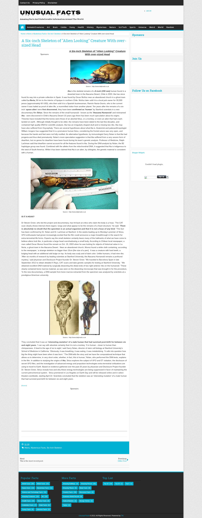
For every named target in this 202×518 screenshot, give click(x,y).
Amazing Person (86, 483)
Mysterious (101, 27)
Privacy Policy (39, 3)
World (160, 27)
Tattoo (65, 505)
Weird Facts (41, 483)
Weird (152, 27)
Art (48, 27)
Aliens (27, 448)
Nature (112, 27)
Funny (72, 27)
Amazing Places (68, 488)
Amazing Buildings (69, 483)
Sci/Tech (123, 27)
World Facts (26, 483)
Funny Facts (26, 509)
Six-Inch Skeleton (54, 448)
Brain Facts (43, 505)
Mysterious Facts (38, 448)
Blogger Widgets (138, 153)
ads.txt (148, 11)
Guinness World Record (71, 496)
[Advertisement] (44, 75)
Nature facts (26, 488)
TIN (122, 516)
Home (22, 27)
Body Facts (83, 488)
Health (81, 27)
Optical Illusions (68, 501)
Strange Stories (84, 501)
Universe (142, 27)
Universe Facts (42, 509)
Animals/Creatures (35, 27)
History (90, 27)
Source (24, 385)
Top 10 (106, 483)
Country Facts (68, 492)
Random (170, 27)
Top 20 (117, 483)
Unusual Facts (50, 13)
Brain (55, 27)
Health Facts (26, 501)
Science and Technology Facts (32, 492)
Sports (132, 27)
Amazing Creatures (28, 496)
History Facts (41, 501)
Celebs (64, 27)
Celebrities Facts (27, 505)
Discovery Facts (85, 492)
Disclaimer (52, 3)
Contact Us (25, 3)
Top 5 (127, 483)
